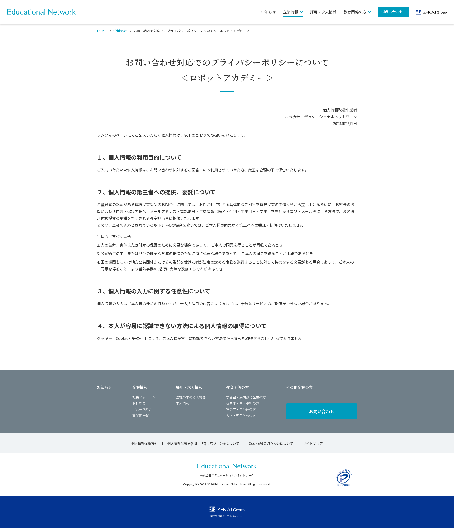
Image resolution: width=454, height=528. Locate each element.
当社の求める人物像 (191, 397)
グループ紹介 (142, 409)
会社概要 (139, 403)
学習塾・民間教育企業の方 (246, 397)
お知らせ (268, 12)
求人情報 (182, 403)
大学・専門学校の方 (241, 415)
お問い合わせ (391, 11)
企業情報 (120, 30)
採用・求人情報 (323, 12)
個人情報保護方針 (144, 443)
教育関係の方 (237, 387)
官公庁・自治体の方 (241, 409)
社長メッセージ (144, 397)
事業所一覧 (140, 415)
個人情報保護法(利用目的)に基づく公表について (203, 443)
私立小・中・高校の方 (242, 403)
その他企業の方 (299, 387)
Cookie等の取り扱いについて (271, 443)
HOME (101, 30)
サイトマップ (313, 443)
